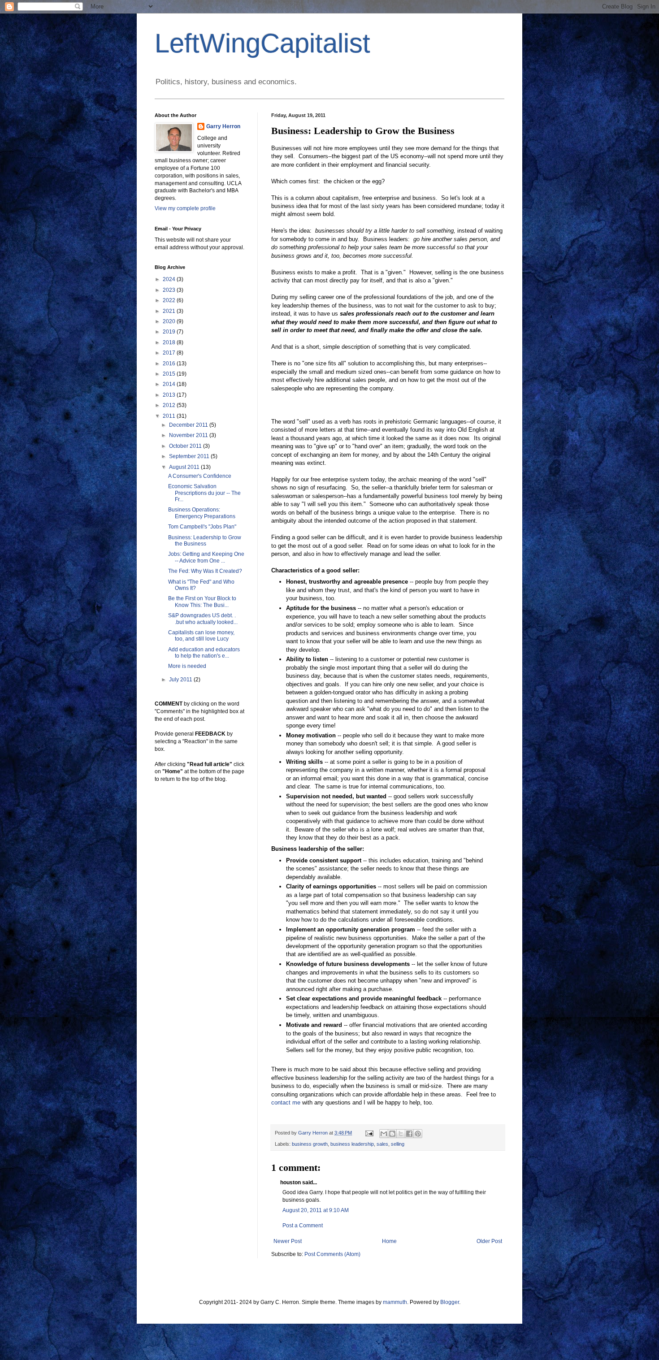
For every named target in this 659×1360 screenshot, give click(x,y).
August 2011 (185, 467)
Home (389, 1241)
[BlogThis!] (392, 1133)
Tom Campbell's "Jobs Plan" (202, 527)
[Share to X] (400, 1133)
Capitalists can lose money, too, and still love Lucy (201, 635)
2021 (170, 311)
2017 (170, 353)
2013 (170, 395)
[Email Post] (369, 1132)
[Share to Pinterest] (417, 1133)
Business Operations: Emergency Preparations (201, 513)
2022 (170, 300)
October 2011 (186, 446)
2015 (170, 374)
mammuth (395, 1302)
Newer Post (287, 1241)
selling (397, 1144)
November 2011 (189, 435)
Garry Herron (223, 126)
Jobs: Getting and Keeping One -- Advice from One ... (206, 557)
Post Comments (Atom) (332, 1254)
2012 (170, 405)
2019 (170, 332)
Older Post (489, 1241)
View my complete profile (185, 208)
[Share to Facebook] (409, 1133)
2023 (170, 290)
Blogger (449, 1302)
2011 (170, 416)
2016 (170, 363)
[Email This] (383, 1133)
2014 (170, 384)
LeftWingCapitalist (262, 43)
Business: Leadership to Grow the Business (204, 540)
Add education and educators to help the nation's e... (204, 652)
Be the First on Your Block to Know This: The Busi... (202, 601)
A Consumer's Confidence (199, 476)
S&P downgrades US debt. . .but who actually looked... (203, 618)
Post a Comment (302, 1225)
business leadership (352, 1144)
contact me (285, 1102)
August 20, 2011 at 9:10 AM (315, 1210)
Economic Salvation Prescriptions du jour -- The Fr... (204, 492)
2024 (170, 279)
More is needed (187, 666)
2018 (170, 342)
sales (382, 1144)
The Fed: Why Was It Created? (205, 571)
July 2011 (181, 679)
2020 (170, 321)
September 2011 (190, 456)
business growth (310, 1144)
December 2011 (189, 425)
